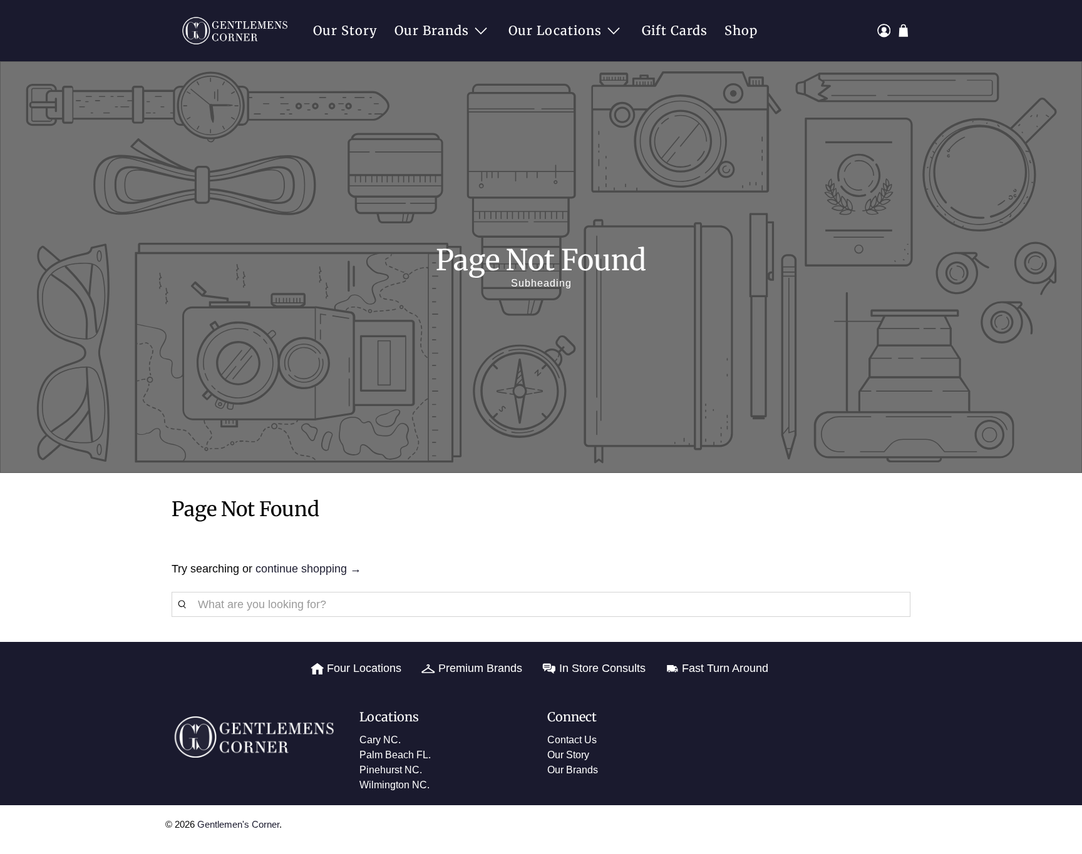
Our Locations (555, 30)
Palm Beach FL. (395, 755)
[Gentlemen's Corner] (238, 30)
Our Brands (431, 30)
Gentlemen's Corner (238, 824)
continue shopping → (308, 568)
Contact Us (572, 740)
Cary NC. (380, 740)
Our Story (345, 30)
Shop (741, 30)
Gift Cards (675, 30)
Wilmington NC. (394, 785)
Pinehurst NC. (390, 770)
